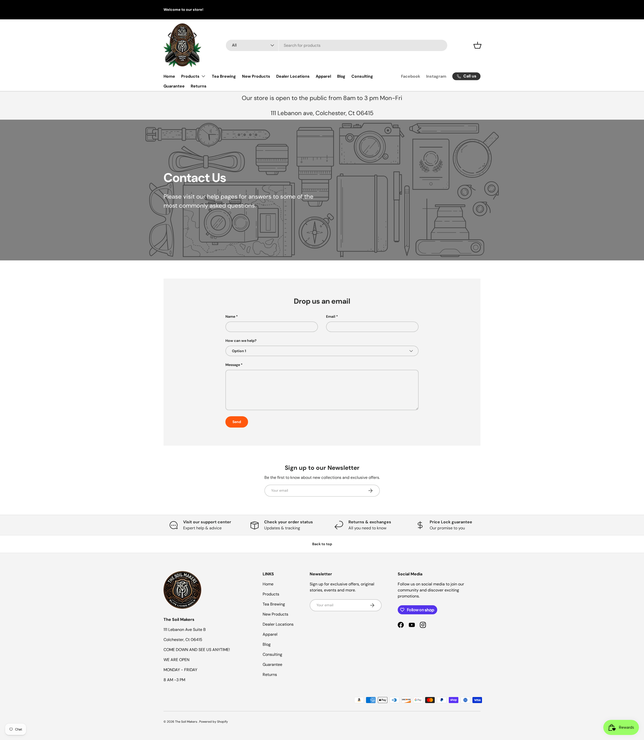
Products (190, 76)
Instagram (436, 76)
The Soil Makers (186, 722)
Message (232, 364)
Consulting (362, 76)
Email (330, 316)
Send (236, 422)
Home (169, 76)
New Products (256, 76)
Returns (199, 86)
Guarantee (174, 86)
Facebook (410, 76)
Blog (341, 76)
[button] (477, 45)
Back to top (322, 544)
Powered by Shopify (213, 722)
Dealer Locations (293, 76)
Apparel (323, 76)
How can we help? (241, 340)
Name (230, 316)
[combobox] (336, 45)
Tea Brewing (224, 76)
